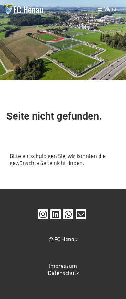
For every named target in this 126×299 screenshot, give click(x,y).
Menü (109, 9)
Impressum (63, 265)
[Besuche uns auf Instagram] (43, 215)
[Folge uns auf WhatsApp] (68, 215)
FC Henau (28, 9)
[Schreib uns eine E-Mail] (81, 215)
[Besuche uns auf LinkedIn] (55, 215)
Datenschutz (63, 272)
